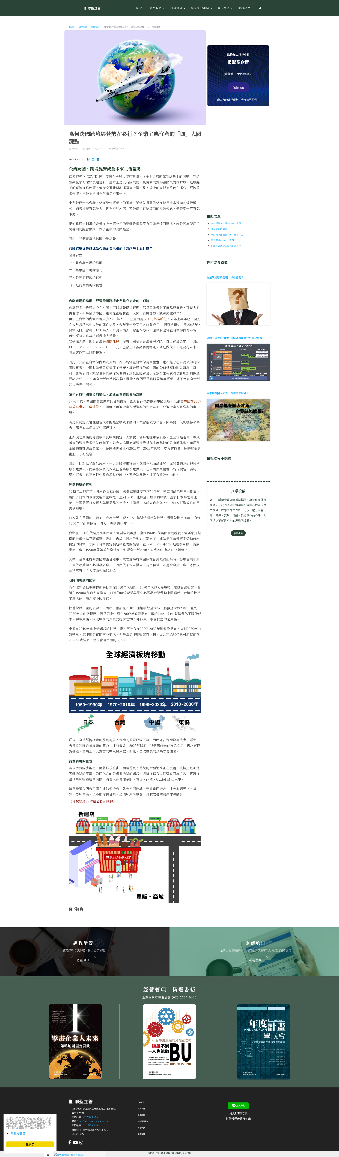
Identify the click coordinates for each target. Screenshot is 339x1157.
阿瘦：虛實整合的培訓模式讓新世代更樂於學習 (234, 338)
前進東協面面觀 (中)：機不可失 (227, 234)
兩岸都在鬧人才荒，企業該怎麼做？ (228, 393)
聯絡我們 (141, 1134)
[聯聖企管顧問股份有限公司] (92, 8)
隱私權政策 (153, 1153)
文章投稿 (186, 1153)
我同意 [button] (30, 1144)
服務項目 (141, 1115)
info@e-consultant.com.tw (93, 1121)
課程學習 (141, 1127)
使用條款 (165, 1153)
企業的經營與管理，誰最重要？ (225, 277)
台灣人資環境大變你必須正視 (226, 246)
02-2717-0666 (90, 1117)
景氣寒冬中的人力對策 (222, 240)
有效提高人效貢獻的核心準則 (226, 223)
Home (141, 1102)
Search (260, 7)
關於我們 (141, 1108)
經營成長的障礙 (101, 801)
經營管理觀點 (143, 1121)
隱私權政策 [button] (18, 1133)
